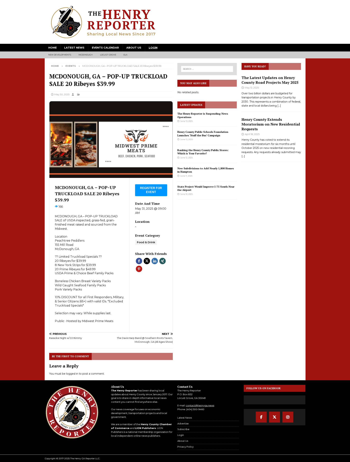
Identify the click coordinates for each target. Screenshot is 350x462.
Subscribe (183, 429)
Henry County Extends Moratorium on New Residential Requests (271, 124)
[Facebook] (261, 417)
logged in (72, 373)
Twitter (147, 261)
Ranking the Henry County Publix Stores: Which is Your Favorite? (203, 151)
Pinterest (139, 269)
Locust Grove (108, 54)
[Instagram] (287, 417)
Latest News (74, 47)
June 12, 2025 (186, 157)
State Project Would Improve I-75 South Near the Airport (205, 188)
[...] (279, 105)
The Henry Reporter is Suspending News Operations (202, 115)
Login (153, 47)
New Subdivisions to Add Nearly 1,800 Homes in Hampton (205, 170)
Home (52, 47)
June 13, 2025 (186, 121)
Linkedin (154, 261)
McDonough (86, 54)
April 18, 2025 (252, 134)
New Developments (59, 54)
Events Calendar (105, 47)
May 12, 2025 (252, 87)
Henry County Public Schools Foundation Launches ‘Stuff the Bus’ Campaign (202, 133)
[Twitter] (274, 417)
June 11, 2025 (186, 176)
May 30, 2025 (61, 94)
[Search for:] (207, 69)
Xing (162, 261)
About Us (133, 47)
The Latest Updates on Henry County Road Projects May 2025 (270, 80)
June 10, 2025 (186, 194)
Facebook (139, 261)
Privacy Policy (185, 446)
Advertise (183, 423)
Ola (125, 54)
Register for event (151, 190)
